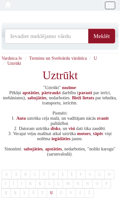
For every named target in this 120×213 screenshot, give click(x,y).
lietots (88, 97)
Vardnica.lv (12, 58)
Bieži (76, 97)
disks (55, 128)
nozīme (69, 87)
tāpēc (98, 133)
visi (71, 128)
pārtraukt (51, 92)
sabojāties (37, 97)
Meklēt (101, 36)
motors (84, 133)
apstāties (30, 92)
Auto (21, 118)
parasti (85, 92)
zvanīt (103, 118)
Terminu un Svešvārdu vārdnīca (58, 58)
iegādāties (61, 138)
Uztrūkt (14, 63)
